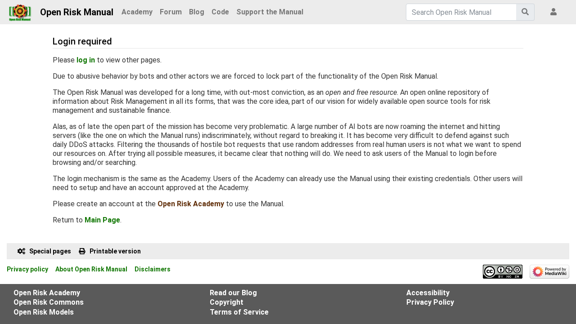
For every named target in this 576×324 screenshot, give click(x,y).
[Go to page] (525, 12)
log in (85, 60)
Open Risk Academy (191, 204)
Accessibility (428, 292)
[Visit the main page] (20, 9)
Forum (171, 12)
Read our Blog (233, 292)
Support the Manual (269, 12)
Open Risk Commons (49, 302)
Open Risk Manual (76, 12)
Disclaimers (153, 269)
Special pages (50, 251)
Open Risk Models (44, 312)
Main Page (102, 220)
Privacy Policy (430, 302)
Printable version (115, 251)
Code (220, 12)
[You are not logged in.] (555, 12)
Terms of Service (239, 312)
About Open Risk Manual (91, 269)
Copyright (226, 302)
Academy (137, 12)
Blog (196, 12)
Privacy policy (27, 269)
